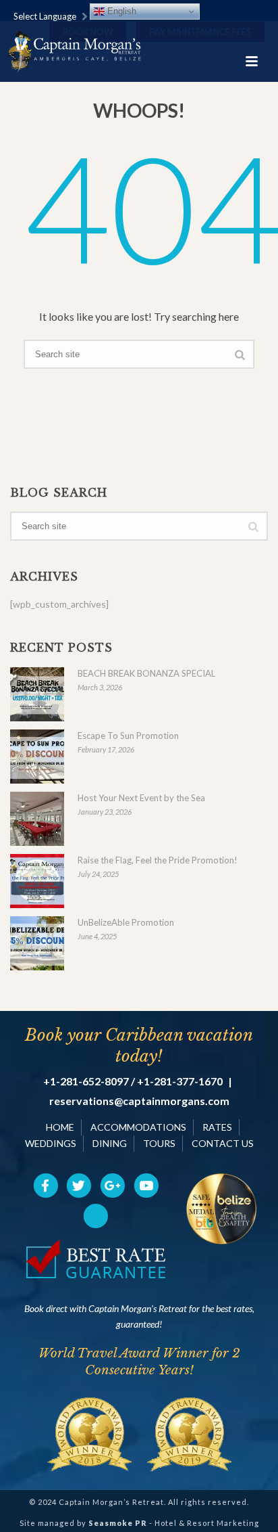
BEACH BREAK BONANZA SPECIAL (146, 673)
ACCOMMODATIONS (138, 1127)
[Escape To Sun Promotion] (37, 756)
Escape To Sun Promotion (128, 735)
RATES (217, 1127)
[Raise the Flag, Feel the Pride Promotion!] (37, 881)
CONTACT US (223, 1143)
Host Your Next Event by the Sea (141, 797)
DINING (109, 1143)
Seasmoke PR (117, 1522)
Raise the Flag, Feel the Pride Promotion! (158, 860)
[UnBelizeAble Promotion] (37, 943)
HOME (60, 1127)
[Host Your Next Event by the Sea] (37, 819)
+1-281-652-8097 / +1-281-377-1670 (133, 1081)
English (120, 11)
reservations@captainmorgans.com (139, 1101)
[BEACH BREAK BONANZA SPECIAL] (37, 694)
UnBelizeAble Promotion (126, 922)
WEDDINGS (50, 1143)
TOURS (159, 1143)
